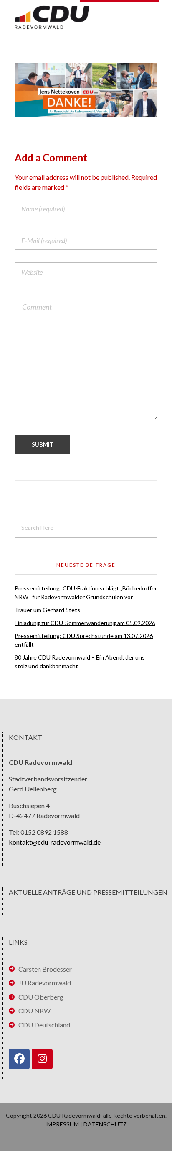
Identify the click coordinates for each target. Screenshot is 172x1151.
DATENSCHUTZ (105, 1124)
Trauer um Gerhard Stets (47, 609)
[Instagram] (42, 1059)
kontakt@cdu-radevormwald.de (55, 842)
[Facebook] (19, 1059)
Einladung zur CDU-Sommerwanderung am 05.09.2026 (85, 622)
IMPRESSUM (62, 1124)
